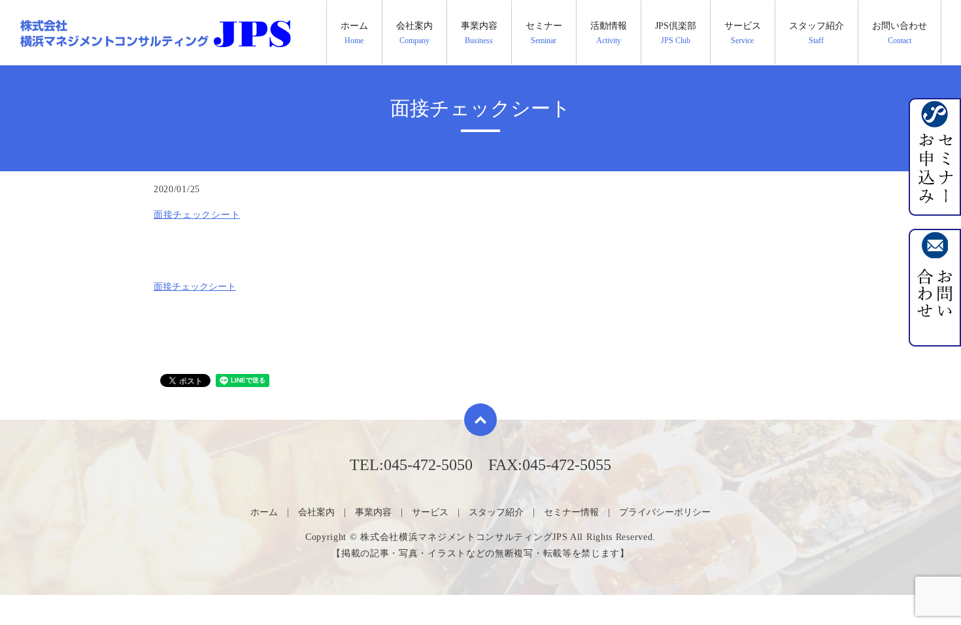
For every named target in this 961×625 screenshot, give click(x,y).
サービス (742, 32)
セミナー (544, 32)
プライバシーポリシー (665, 512)
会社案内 (414, 32)
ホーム (354, 32)
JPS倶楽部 (675, 32)
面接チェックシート (197, 215)
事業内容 (479, 32)
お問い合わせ (899, 32)
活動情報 (608, 32)
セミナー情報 (571, 512)
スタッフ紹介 (816, 32)
